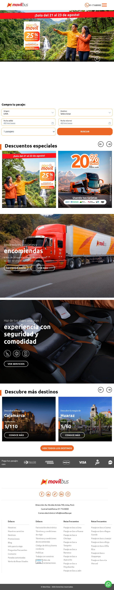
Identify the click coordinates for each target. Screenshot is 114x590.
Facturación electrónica (46, 527)
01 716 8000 (63, 509)
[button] (52, 112)
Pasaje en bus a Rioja (100, 542)
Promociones (13, 538)
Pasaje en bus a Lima (72, 527)
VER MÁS (43, 267)
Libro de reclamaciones (49, 561)
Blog (10, 542)
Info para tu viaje (15, 546)
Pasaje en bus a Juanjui (101, 538)
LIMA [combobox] (6, 113)
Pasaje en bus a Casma (101, 527)
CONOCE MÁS (16, 435)
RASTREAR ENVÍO (16, 267)
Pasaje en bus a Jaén (72, 570)
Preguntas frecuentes (17, 550)
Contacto (12, 553)
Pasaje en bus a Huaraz (73, 531)
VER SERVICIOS (16, 363)
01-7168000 (95, 5)
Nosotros (12, 527)
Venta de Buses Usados (18, 561)
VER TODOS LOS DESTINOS (57, 448)
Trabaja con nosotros (45, 556)
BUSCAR (84, 131)
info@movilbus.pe (63, 513)
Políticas (39, 552)
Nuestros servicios (16, 531)
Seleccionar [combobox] (66, 113)
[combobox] (29, 122)
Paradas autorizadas (16, 557)
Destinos (12, 535)
